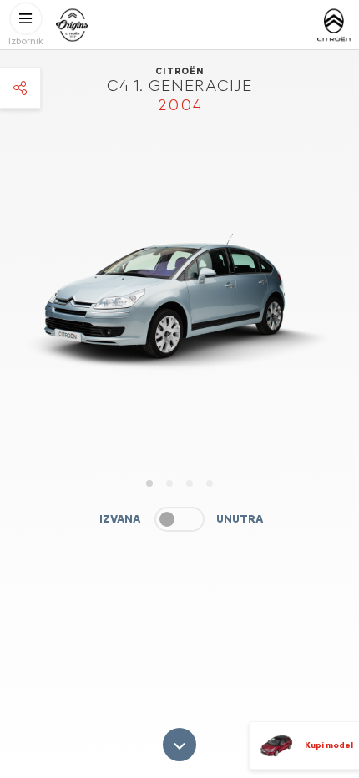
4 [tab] (209, 483)
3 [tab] (189, 483)
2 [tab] (169, 483)
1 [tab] (149, 483)
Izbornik (25, 41)
